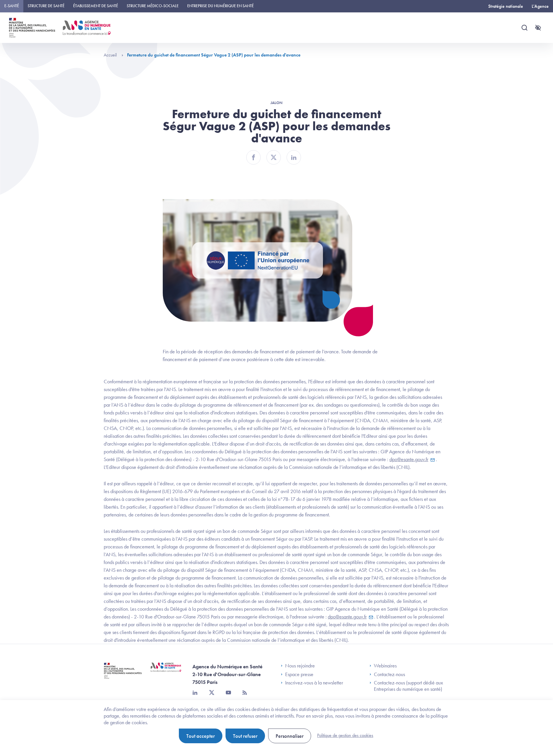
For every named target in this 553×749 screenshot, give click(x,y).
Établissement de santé (95, 5)
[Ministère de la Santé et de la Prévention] (123, 675)
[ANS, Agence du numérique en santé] (87, 27)
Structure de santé (46, 5)
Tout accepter (200, 736)
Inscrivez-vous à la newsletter (314, 683)
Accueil (111, 55)
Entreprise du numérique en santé (220, 5)
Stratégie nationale (505, 6)
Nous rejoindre (300, 666)
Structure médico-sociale (153, 5)
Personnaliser (290, 736)
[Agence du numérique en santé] (166, 671)
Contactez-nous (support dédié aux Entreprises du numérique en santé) (408, 686)
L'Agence (540, 6)
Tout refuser (245, 736)
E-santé (11, 5)
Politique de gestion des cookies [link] (345, 735)
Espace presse (299, 674)
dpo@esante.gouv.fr (408, 459)
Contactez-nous (389, 674)
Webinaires (385, 666)
